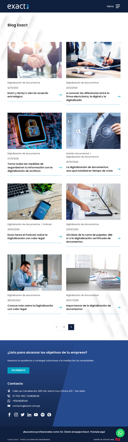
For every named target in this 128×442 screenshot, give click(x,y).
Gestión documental (77, 153)
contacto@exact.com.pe (26, 405)
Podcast (47, 224)
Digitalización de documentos (23, 82)
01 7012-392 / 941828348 (25, 396)
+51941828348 (20, 400)
